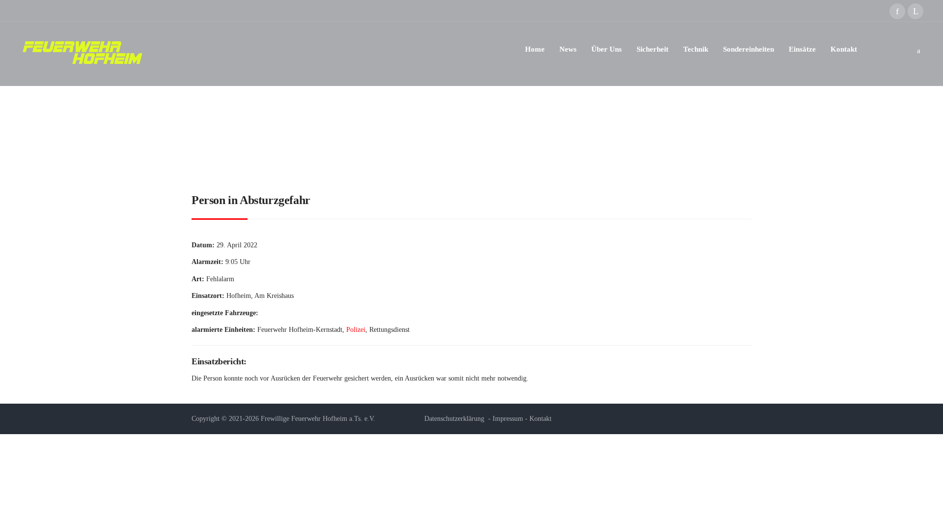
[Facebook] (897, 11)
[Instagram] (915, 11)
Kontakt (540, 418)
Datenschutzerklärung (454, 418)
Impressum (508, 418)
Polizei (355, 329)
